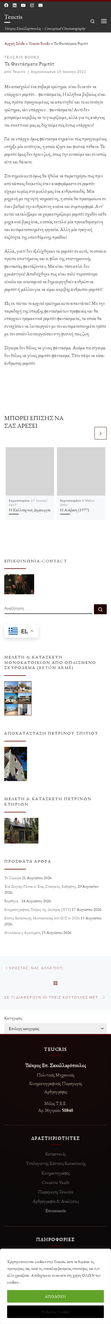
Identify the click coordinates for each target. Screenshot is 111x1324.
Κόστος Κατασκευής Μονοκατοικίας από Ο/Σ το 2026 (42, 917)
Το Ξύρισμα (12, 877)
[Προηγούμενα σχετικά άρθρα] (87, 433)
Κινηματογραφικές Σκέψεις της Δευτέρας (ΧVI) (37, 909)
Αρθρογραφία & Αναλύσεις (55, 1201)
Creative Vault (55, 1182)
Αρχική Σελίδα (15, 43)
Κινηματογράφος (56, 1173)
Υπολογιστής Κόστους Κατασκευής (56, 1163)
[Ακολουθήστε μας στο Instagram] (32, 5)
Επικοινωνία (55, 1210)
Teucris (19, 72)
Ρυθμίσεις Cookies (55, 1311)
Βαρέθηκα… (12, 900)
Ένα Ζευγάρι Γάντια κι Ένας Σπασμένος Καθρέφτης (40, 886)
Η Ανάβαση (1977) (74, 509)
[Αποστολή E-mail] (40, 5)
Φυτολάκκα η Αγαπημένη (22, 932)
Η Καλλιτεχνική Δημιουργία (29, 509)
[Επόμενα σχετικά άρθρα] (100, 433)
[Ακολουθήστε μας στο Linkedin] (15, 5)
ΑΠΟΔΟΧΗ (55, 1296)
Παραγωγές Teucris (55, 1192)
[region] (55, 1286)
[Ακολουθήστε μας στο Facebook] (6, 5)
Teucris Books (39, 43)
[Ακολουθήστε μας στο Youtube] (23, 5)
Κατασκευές (55, 1154)
